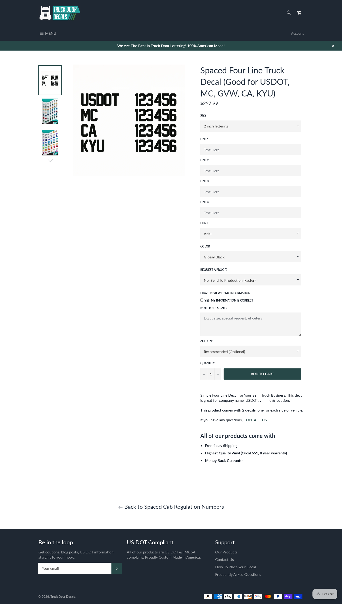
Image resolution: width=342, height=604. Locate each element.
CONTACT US (255, 420)
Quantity (207, 363)
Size (203, 115)
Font (204, 223)
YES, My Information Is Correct (229, 300)
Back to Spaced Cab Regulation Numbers (173, 506)
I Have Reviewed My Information (225, 293)
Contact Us (224, 559)
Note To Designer (213, 308)
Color (205, 246)
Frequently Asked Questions (238, 574)
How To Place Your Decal (235, 567)
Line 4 (204, 202)
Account (297, 33)
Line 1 (204, 139)
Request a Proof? (214, 269)
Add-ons (206, 341)
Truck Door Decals (62, 596)
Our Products (226, 552)
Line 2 (204, 160)
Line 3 (204, 181)
